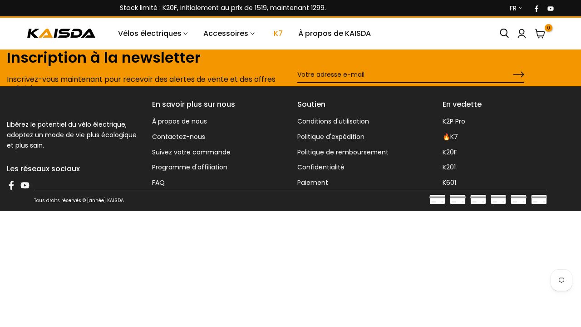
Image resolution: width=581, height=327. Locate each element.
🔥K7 (450, 136)
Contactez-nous (178, 136)
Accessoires (225, 33)
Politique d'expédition (330, 136)
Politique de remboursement (343, 152)
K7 (278, 33)
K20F (450, 152)
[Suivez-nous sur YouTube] (550, 8)
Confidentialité (321, 167)
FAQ (158, 182)
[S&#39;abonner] (508, 75)
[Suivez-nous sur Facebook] (536, 8)
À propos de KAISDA (334, 33)
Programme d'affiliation (189, 167)
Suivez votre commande (191, 152)
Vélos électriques (150, 33)
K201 (449, 167)
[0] (540, 34)
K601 (449, 182)
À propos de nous (179, 121)
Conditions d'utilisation (333, 121)
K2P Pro (454, 121)
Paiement (312, 182)
